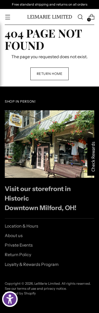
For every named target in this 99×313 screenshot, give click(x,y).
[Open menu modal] (7, 17)
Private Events (19, 245)
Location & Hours (21, 226)
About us (14, 235)
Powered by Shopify (20, 293)
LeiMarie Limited (47, 283)
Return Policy (18, 254)
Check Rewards (93, 157)
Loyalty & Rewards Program (32, 264)
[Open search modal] (80, 17)
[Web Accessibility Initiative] (10, 299)
